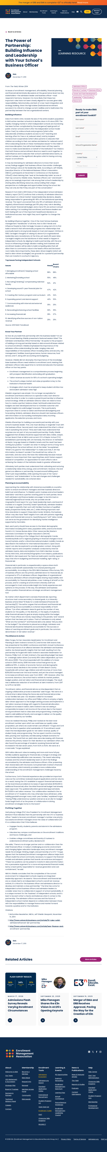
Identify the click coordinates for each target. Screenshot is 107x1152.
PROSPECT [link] (42, 1124)
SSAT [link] (40, 1115)
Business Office (94, 90)
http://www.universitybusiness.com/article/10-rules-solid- (35, 920)
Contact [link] (8, 1109)
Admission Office (79, 86)
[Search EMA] (81, 12)
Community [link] (26, 1095)
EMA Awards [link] (26, 1099)
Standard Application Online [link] (43, 1089)
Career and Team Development (84, 94)
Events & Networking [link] (59, 1079)
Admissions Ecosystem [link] (43, 1076)
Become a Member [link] (25, 1073)
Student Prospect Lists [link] (94, 1097)
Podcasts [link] (75, 1088)
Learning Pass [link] (60, 1093)
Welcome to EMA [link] (11, 1072)
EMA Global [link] (26, 1078)
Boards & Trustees (79, 90)
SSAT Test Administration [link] (93, 1077)
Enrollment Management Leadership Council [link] (60, 1112)
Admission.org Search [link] (44, 1082)
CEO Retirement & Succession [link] (11, 1080)
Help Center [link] (92, 1072)
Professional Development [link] (93, 1107)
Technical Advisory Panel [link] (10, 1100)
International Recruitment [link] (43, 1096)
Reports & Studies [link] (78, 1084)
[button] (25, 12)
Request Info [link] (26, 1082)
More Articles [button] (90, 959)
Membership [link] (92, 1102)
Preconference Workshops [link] (60, 1103)
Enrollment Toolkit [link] (45, 1111)
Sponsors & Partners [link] (9, 1094)
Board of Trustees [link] (11, 1089)
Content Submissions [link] (76, 1093)
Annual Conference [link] (59, 1097)
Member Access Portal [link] (28, 1090)
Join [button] (87, 12)
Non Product (88, 97)
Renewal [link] (25, 1085)
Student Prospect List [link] (45, 1102)
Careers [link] (8, 1105)
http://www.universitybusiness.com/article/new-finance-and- (37, 926)
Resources (77, 101)
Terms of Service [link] (79, 1139)
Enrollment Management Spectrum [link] (60, 1086)
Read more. (83, 2)
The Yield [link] (75, 1081)
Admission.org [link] (93, 1139)
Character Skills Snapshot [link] (44, 1119)
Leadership (77, 97)
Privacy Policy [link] (66, 1139)
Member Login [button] (97, 12)
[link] (13, 11)
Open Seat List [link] (44, 1107)
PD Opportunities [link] (61, 1075)
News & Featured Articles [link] (78, 1076)
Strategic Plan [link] (10, 1085)
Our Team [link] (9, 1076)
